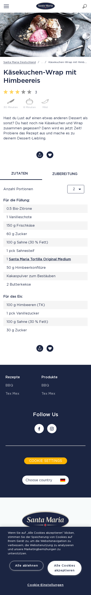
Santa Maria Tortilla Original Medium (40, 259)
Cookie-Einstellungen (45, 585)
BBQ (9, 385)
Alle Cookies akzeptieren (64, 568)
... (42, 62)
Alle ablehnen (26, 565)
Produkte (49, 377)
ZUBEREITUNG (64, 174)
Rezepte (13, 377)
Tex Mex (12, 393)
